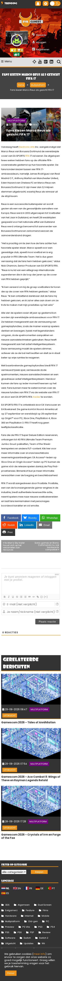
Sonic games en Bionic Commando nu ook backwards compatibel (47, 546)
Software (10, 938)
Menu (8, 61)
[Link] (37, 597)
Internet (29, 915)
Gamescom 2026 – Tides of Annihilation (28, 722)
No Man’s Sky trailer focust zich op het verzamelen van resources (14, 546)
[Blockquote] (29, 597)
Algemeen (24, 904)
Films (45, 910)
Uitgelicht (10, 715)
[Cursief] (9, 597)
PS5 (7, 932)
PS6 (20, 932)
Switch (27, 938)
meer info (39, 954)
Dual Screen (44, 904)
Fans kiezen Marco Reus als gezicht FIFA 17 (28, 132)
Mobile (45, 915)
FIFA (27, 156)
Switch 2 (43, 938)
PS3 (40, 926)
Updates (28, 943)
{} (41, 596)
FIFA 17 (36, 124)
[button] (55, 3)
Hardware (11, 915)
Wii (43, 943)
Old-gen (33, 921)
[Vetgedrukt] (4, 597)
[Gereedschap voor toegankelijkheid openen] (46, 3)
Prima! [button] (10, 973)
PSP (32, 932)
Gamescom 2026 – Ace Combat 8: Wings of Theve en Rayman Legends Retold (30, 778)
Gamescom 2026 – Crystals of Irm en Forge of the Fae (31, 836)
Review (46, 932)
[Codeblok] (33, 597)
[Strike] (17, 597)
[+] (46, 596)
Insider (36, 396)
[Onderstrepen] (13, 597)
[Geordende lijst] (21, 597)
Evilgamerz (11, 910)
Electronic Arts (27, 147)
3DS (7, 904)
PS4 (53, 926)
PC (47, 921)
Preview (9, 926)
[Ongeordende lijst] (25, 597)
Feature (30, 910)
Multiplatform (16, 120)
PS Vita (26, 926)
